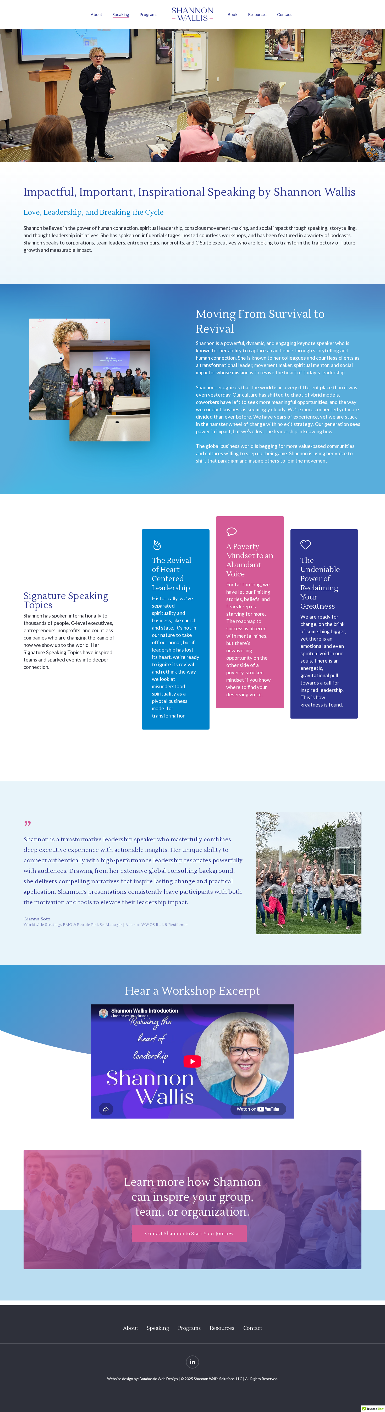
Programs (189, 1328)
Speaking (158, 1328)
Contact (252, 1328)
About (130, 1328)
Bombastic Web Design (159, 1378)
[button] (189, 1233)
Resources (222, 1328)
